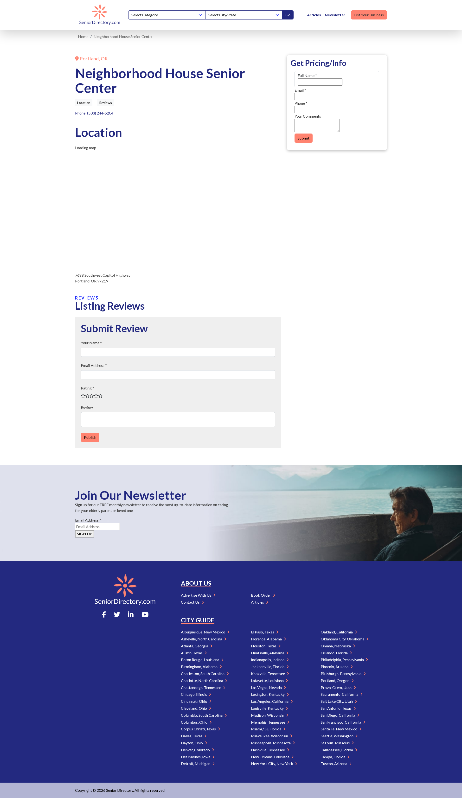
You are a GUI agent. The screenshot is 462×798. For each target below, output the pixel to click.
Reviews (105, 103)
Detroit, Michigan (196, 763)
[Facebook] (104, 614)
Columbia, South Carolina (202, 715)
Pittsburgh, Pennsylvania (341, 673)
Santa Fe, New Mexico (339, 729)
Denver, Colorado (196, 749)
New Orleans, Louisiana (270, 756)
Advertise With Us (196, 595)
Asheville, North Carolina (202, 639)
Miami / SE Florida (266, 729)
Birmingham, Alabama (199, 666)
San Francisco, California (341, 722)
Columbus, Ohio (194, 722)
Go (287, 15)
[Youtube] (144, 614)
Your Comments (308, 116)
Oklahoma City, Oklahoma (343, 639)
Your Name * (91, 342)
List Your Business (369, 15)
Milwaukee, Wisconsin (270, 736)
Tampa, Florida (333, 756)
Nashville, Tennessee (268, 749)
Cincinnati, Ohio (194, 701)
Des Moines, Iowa (196, 756)
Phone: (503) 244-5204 (94, 113)
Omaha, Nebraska (336, 646)
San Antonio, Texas (336, 708)
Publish (90, 437)
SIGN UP (84, 533)
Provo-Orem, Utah (336, 687)
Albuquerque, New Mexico (203, 632)
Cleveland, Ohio (194, 708)
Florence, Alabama (266, 639)
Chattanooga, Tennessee (201, 687)
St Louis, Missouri (335, 743)
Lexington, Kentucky (268, 694)
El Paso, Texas (263, 632)
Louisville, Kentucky (267, 708)
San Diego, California (338, 715)
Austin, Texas (192, 653)
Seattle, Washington (337, 736)
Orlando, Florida (334, 653)
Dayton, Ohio (192, 743)
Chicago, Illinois (194, 694)
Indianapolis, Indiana (268, 659)
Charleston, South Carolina (203, 673)
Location (83, 103)
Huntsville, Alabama (268, 653)
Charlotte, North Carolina (202, 680)
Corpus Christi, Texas (199, 729)
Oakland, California (337, 632)
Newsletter (335, 15)
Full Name (307, 75)
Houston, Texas (264, 646)
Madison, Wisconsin (268, 715)
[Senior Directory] (99, 15)
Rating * (87, 388)
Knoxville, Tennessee (268, 673)
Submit (303, 138)
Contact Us (190, 602)
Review (87, 407)
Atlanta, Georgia (195, 646)
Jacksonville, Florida (268, 666)
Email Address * (94, 365)
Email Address (88, 520)
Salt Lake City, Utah (337, 701)
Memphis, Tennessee (268, 722)
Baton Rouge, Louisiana (200, 659)
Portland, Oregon (335, 680)
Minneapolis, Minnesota (271, 743)
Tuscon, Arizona (334, 763)
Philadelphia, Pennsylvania (343, 659)
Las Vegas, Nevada (266, 687)
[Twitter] (117, 614)
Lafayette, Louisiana (267, 680)
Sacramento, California (340, 694)
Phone (301, 103)
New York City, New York (272, 763)
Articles (314, 15)
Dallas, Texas (192, 736)
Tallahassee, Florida (337, 749)
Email (300, 90)
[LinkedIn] (131, 614)
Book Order (261, 595)
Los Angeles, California (270, 701)
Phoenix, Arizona (335, 666)
